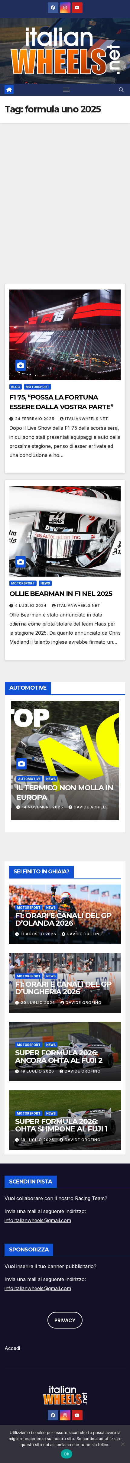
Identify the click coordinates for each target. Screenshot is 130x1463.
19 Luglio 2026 (38, 1071)
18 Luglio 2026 (38, 1140)
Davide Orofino (85, 934)
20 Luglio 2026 (38, 1002)
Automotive (29, 779)
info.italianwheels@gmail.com (38, 1220)
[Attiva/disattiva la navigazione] (66, 90)
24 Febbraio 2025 (35, 418)
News (45, 583)
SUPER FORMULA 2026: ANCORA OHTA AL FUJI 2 (58, 1056)
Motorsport (37, 387)
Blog (15, 387)
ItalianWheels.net (86, 418)
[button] (121, 90)
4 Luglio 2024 (31, 605)
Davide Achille (91, 807)
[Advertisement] (65, 191)
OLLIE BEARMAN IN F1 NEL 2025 (60, 594)
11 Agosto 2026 (39, 934)
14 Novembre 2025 (43, 807)
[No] (122, 1444)
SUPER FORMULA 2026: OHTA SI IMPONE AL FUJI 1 (61, 1125)
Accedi (12, 1348)
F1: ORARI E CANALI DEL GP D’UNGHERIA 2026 (63, 988)
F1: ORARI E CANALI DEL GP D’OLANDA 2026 (63, 919)
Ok (66, 1454)
